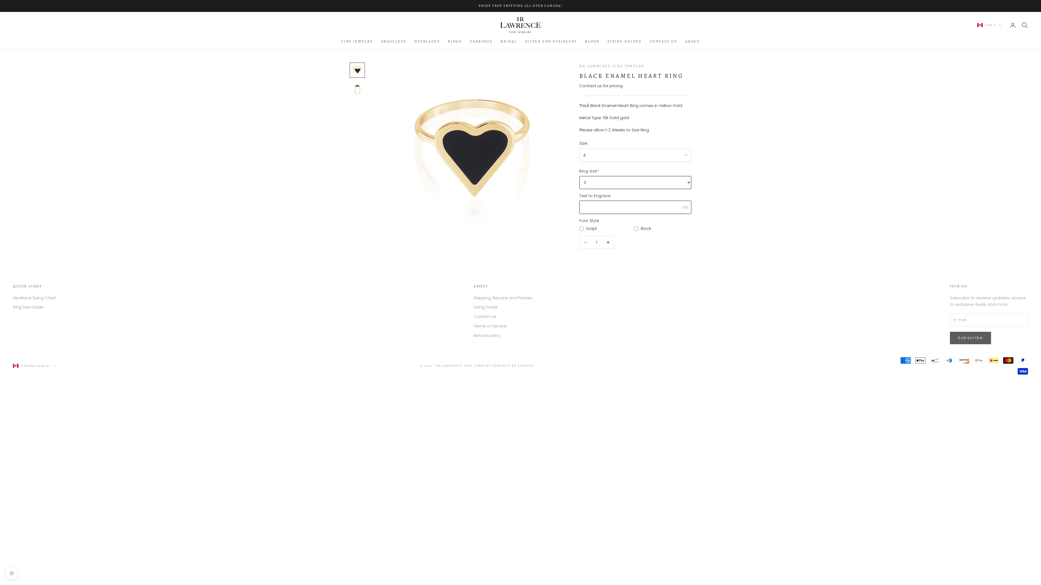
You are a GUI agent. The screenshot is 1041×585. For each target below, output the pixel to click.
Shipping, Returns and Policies (503, 298)
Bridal (508, 41)
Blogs (592, 41)
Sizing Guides (625, 41)
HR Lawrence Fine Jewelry (611, 66)
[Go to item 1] (357, 70)
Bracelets (393, 41)
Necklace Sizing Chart (34, 298)
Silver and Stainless (551, 41)
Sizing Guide (486, 307)
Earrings (481, 41)
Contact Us (663, 41)
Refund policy (487, 335)
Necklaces (427, 41)
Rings (455, 41)
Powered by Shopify (513, 366)
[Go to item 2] (357, 89)
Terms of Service (490, 326)
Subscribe (970, 337)
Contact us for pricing (601, 86)
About (692, 41)
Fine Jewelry (357, 41)
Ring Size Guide (28, 307)
